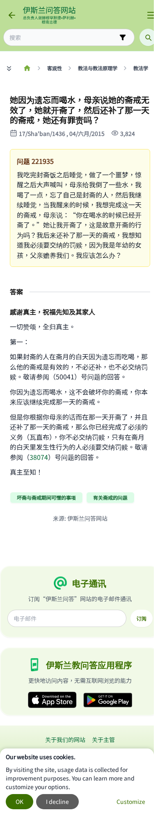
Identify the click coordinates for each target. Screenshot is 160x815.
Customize (131, 801)
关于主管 (103, 739)
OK (19, 801)
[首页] (27, 68)
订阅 (141, 618)
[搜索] (148, 37)
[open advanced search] (122, 37)
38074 (39, 457)
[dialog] (77, 781)
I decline (57, 801)
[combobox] (63, 37)
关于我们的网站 (65, 739)
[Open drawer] (151, 15)
